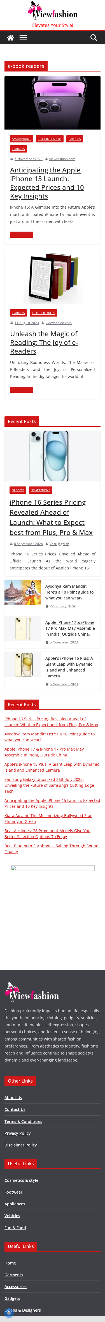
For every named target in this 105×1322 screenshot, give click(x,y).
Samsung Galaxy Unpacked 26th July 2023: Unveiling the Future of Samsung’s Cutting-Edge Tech (49, 785)
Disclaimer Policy (20, 1145)
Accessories (15, 1286)
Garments (13, 1274)
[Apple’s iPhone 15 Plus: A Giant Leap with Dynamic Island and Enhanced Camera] (22, 671)
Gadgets (18, 149)
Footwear (13, 1192)
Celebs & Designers (22, 1310)
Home (10, 1263)
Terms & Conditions (23, 1121)
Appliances (14, 1203)
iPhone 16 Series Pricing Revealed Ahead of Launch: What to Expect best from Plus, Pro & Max (51, 517)
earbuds (75, 139)
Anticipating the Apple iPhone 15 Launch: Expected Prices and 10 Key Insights (47, 183)
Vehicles (12, 1215)
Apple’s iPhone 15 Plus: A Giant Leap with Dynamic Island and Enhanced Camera (69, 667)
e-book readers (49, 139)
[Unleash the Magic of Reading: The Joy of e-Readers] (52, 277)
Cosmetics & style (21, 1180)
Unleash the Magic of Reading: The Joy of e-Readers (44, 342)
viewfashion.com (62, 158)
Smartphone (21, 139)
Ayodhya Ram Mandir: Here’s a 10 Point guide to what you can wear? (69, 592)
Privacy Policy (17, 1133)
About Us (13, 1097)
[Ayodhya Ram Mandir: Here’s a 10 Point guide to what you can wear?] (22, 596)
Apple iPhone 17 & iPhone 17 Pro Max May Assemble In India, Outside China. (70, 628)
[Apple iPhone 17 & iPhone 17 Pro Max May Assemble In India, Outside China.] (22, 632)
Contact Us (14, 1109)
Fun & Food (15, 1227)
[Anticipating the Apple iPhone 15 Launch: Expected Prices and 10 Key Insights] (52, 103)
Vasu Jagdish (59, 543)
